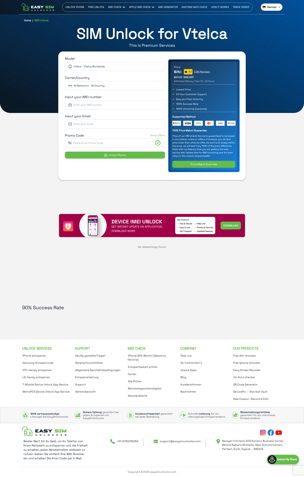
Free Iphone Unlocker (246, 363)
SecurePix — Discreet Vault (250, 391)
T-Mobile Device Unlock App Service (45, 384)
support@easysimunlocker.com (180, 441)
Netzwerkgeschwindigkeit (145, 388)
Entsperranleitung (86, 377)
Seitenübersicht (85, 391)
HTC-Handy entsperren (37, 370)
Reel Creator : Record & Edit (250, 399)
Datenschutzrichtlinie (89, 363)
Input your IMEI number (83, 97)
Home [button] (27, 20)
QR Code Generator (245, 384)
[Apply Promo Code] (158, 143)
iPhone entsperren (34, 355)
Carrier (132, 374)
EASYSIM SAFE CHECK (194, 7)
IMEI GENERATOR (168, 7)
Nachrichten (188, 391)
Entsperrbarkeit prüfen (143, 367)
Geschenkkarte (137, 395)
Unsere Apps (188, 370)
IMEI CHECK (115, 7)
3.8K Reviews (202, 71)
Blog (183, 377)
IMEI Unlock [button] (42, 20)
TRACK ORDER (241, 7)
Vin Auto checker (244, 377)
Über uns (186, 355)
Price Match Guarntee (204, 164)
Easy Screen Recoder (246, 370)
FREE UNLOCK (96, 7)
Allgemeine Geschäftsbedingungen (97, 370)
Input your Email (78, 116)
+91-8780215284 (127, 441)
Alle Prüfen (135, 381)
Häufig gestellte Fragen (90, 355)
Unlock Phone (117, 155)
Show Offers (157, 135)
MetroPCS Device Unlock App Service (46, 391)
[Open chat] (283, 459)
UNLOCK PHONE (75, 7)
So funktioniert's (191, 363)
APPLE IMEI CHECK (140, 7)
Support (80, 384)
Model (70, 59)
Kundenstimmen (190, 384)
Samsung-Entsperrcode (37, 363)
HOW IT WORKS (220, 7)
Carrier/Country (77, 78)
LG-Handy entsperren (36, 377)
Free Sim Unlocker (244, 355)
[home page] (44, 431)
